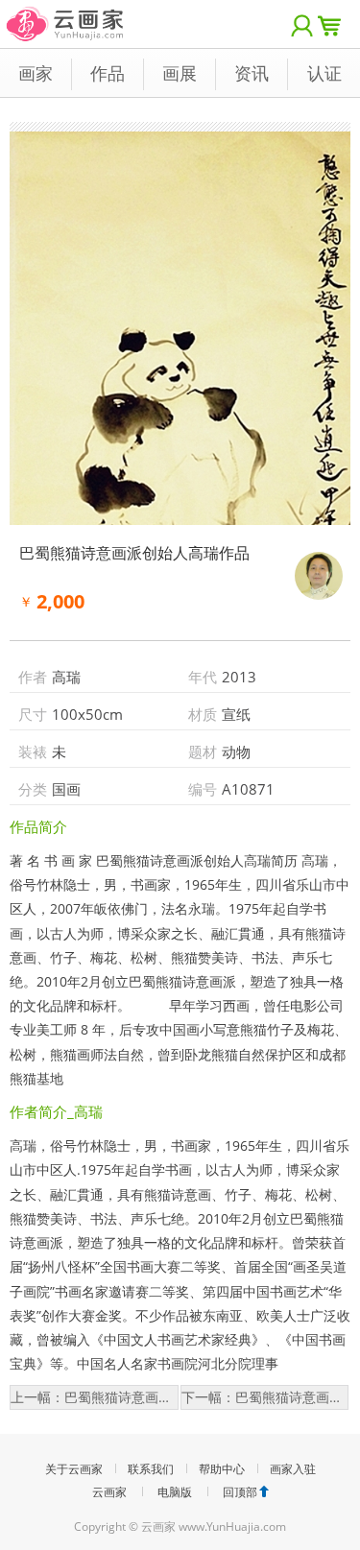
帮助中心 (222, 1469)
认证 (324, 72)
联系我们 (151, 1469)
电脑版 (174, 1492)
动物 (236, 751)
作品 (107, 72)
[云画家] (66, 14)
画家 (35, 72)
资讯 (251, 72)
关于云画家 (74, 1469)
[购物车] (334, 24)
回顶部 (240, 1492)
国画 (66, 789)
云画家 (109, 1492)
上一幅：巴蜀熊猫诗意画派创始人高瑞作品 (95, 1397)
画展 (179, 72)
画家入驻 (293, 1469)
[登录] (302, 24)
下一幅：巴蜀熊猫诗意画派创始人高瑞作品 (265, 1397)
